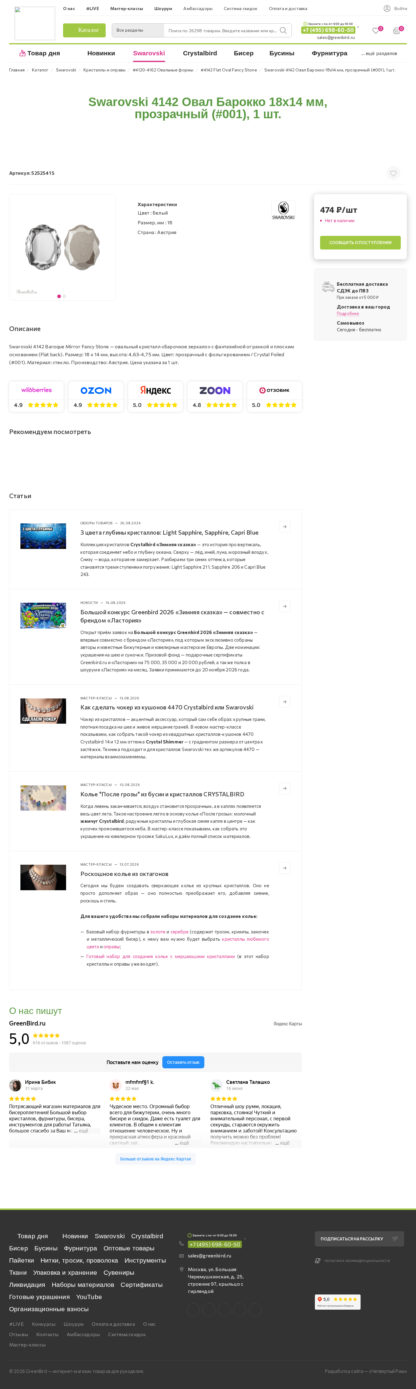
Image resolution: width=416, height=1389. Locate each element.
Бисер (18, 1248)
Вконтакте (193, 1309)
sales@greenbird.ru (336, 37)
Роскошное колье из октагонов (124, 873)
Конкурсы (43, 1324)
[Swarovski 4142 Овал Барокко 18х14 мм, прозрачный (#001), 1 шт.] (62, 247)
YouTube (89, 1296)
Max (208, 1309)
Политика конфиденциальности (357, 1261)
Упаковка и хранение (65, 1272)
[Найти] (283, 30)
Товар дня (32, 1235)
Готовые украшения (39, 1296)
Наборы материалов (83, 1284)
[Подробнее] (285, 527)
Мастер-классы (27, 1344)
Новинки (75, 1235)
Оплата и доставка (113, 1324)
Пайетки (21, 1260)
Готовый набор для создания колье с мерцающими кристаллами (160, 956)
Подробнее (348, 313)
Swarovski (110, 1235)
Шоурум (73, 1324)
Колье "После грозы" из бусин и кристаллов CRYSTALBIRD (162, 794)
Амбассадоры (83, 1334)
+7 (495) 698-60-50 (328, 30)
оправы (112, 946)
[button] (109, 247)
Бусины (46, 1248)
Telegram (224, 1309)
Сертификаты (142, 1284)
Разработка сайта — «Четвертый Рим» (366, 1371)
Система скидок (127, 1334)
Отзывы (18, 1334)
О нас (149, 1324)
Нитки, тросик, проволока (79, 1260)
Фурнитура (80, 1248)
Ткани (18, 1272)
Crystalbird (147, 1235)
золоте (157, 931)
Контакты (47, 1334)
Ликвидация (27, 1284)
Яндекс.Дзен (255, 1309)
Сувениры (119, 1272)
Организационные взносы (49, 1308)
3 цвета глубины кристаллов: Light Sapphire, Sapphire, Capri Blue (169, 532)
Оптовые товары (129, 1248)
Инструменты (145, 1260)
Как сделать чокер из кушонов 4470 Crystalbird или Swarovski (167, 707)
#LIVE (16, 1324)
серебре (180, 931)
